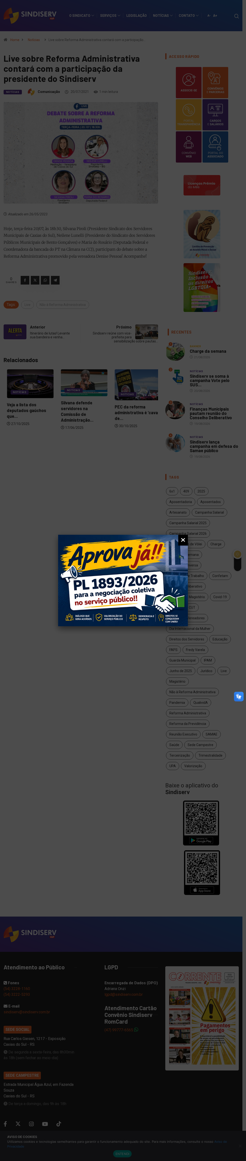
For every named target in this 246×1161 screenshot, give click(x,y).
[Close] (183, 540)
